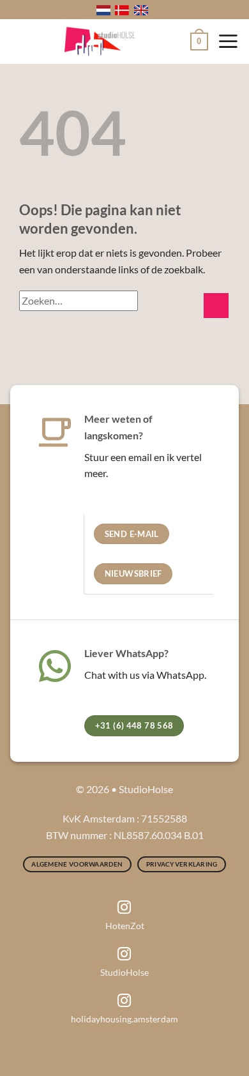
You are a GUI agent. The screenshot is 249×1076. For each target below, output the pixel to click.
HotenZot (124, 926)
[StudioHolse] (100, 41)
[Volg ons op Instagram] (124, 908)
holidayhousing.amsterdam (124, 1019)
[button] (199, 41)
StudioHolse (124, 972)
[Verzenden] (216, 305)
